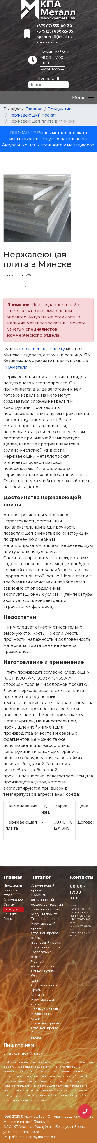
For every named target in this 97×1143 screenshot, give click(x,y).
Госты (7, 919)
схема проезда (52, 69)
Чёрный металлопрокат (43, 964)
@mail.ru (54, 37)
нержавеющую (35, 348)
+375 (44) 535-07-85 (80, 915)
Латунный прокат (45, 909)
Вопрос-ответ (10, 892)
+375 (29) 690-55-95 (80, 908)
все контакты (47, 42)
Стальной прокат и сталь (46, 935)
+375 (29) (55, 31)
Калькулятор (13, 909)
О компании (13, 900)
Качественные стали (43, 1016)
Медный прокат (44, 914)
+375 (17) (54, 26)
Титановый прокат (46, 919)
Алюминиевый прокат (42, 887)
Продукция (12, 885)
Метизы (37, 995)
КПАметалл (15, 367)
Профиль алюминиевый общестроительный (47, 900)
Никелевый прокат (46, 947)
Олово (36, 976)
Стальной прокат (44, 1028)
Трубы (36, 990)
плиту (58, 348)
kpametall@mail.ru (28, 1053)
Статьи (8, 904)
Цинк (35, 981)
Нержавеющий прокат (43, 926)
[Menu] (83, 97)
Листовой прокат (45, 1023)
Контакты (11, 914)
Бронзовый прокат (46, 943)
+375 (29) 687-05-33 (80, 912)
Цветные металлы (45, 1009)
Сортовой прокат (45, 985)
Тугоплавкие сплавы (41, 954)
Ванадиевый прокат (41, 1035)
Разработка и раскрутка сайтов (29, 1137)
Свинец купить (43, 971)
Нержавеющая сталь (43, 1002)
